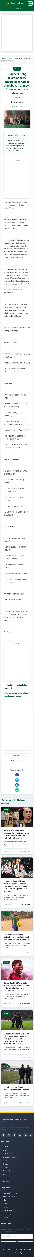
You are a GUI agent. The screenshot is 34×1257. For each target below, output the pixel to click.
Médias (5, 1167)
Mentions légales (8, 1214)
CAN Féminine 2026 (9, 1153)
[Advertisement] (17, 33)
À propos (6, 1207)
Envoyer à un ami (18, 761)
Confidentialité (7, 1210)
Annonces (6, 1181)
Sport (10, 58)
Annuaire (5, 1178)
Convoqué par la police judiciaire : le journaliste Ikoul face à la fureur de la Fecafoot (16, 937)
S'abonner (17, 1241)
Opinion (5, 1164)
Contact (5, 1203)
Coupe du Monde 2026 (10, 1157)
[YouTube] (25, 1135)
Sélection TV (7, 1171)
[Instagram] (9, 1135)
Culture (5, 1160)
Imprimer (18, 755)
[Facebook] (3, 1135)
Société (5, 1147)
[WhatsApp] (14, 1135)
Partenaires (6, 1217)
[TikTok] (31, 1135)
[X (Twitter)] (20, 1135)
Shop (4, 1174)
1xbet (4, 1200)
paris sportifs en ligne (10, 1193)
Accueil (3, 58)
